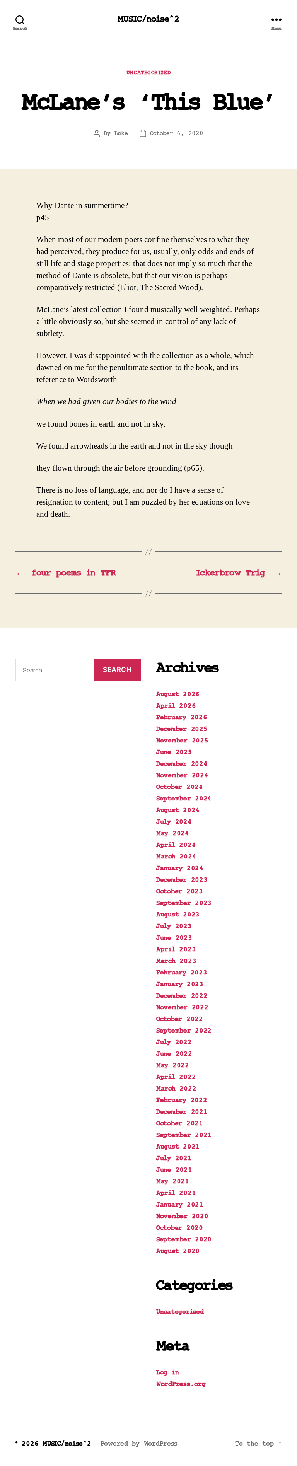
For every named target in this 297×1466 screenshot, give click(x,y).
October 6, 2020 (176, 133)
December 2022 (182, 996)
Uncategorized (148, 73)
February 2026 (181, 717)
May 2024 (172, 833)
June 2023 (174, 938)
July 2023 (174, 926)
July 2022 (174, 1042)
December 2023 (182, 880)
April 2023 (176, 949)
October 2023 (179, 891)
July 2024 (174, 822)
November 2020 (182, 1216)
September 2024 (184, 798)
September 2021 (184, 1135)
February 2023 (181, 972)
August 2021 (178, 1146)
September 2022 (184, 1030)
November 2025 (182, 740)
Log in (167, 1372)
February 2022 (181, 1100)
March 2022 (176, 1088)
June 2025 (174, 752)
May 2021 (172, 1181)
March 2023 (176, 961)
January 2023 (179, 984)
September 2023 (184, 903)
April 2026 (176, 706)
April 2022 (176, 1077)
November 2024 (182, 775)
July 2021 (174, 1158)
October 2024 (179, 787)
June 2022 (174, 1054)
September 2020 (184, 1239)
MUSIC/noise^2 (148, 19)
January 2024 (179, 868)
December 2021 (182, 1112)
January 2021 (179, 1204)
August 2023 (178, 914)
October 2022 (179, 1019)
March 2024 (176, 856)
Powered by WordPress (139, 1443)
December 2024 (182, 764)
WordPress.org (181, 1384)
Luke (121, 133)
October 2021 (179, 1123)
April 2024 (176, 845)
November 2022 (182, 1007)
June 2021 (174, 1170)
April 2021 (176, 1193)
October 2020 (179, 1228)
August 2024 (178, 810)
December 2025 (182, 729)
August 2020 (178, 1251)
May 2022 (172, 1065)
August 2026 (178, 694)
